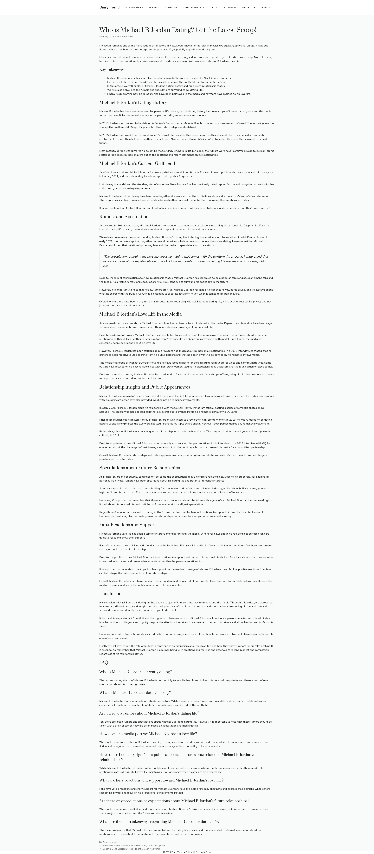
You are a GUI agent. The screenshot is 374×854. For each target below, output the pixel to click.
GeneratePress (203, 852)
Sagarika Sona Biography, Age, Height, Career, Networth (131, 848)
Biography (230, 7)
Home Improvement (194, 7)
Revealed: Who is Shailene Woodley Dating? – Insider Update (134, 845)
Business (266, 7)
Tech (215, 7)
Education (248, 7)
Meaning (154, 7)
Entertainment (134, 7)
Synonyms (171, 7)
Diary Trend (109, 7)
